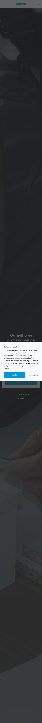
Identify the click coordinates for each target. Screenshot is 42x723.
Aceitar (14, 375)
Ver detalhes (33, 375)
